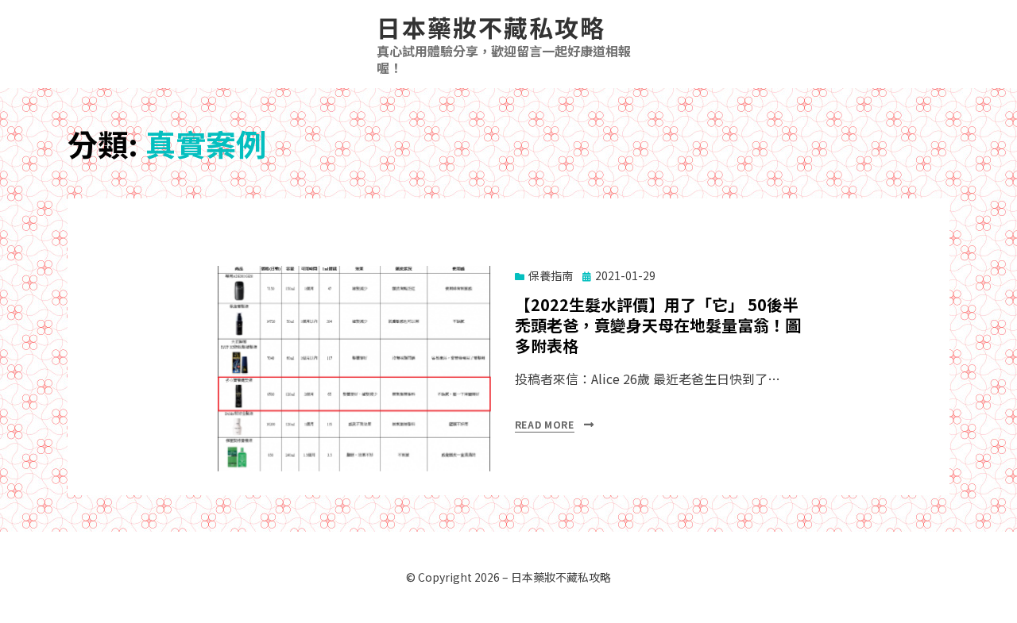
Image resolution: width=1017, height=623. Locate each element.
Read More (544, 424)
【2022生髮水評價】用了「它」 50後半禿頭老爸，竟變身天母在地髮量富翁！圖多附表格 (658, 325)
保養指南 (550, 275)
